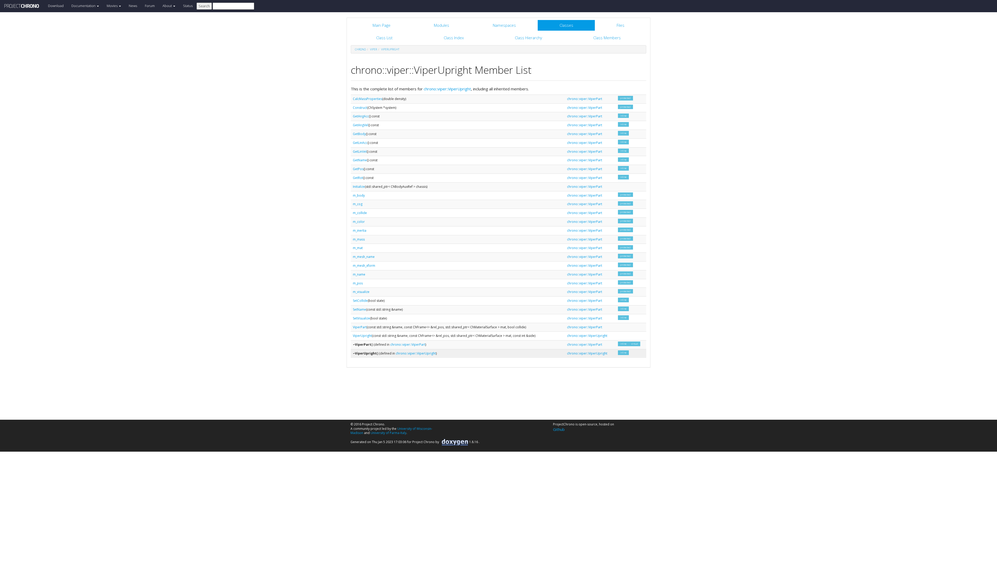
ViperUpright (390, 49)
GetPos (358, 169)
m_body (359, 195)
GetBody (359, 134)
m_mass (359, 239)
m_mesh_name (364, 257)
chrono (360, 49)
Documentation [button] (83, 5)
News (133, 5)
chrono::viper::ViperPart (584, 99)
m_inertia (359, 230)
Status (188, 5)
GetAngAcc (361, 116)
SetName (359, 309)
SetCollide (360, 300)
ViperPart (360, 327)
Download (56, 5)
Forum (150, 5)
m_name (359, 274)
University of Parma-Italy (388, 433)
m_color (359, 221)
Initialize (359, 186)
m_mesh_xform (364, 265)
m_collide (360, 213)
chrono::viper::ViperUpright (447, 88)
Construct (360, 107)
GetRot (358, 178)
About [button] (168, 5)
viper (373, 49)
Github (559, 429)
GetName (360, 160)
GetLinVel (360, 151)
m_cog (357, 204)
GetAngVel (360, 125)
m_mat (358, 248)
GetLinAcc (360, 143)
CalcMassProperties (367, 99)
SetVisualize (361, 318)
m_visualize (361, 292)
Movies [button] (112, 5)
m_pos (358, 283)
